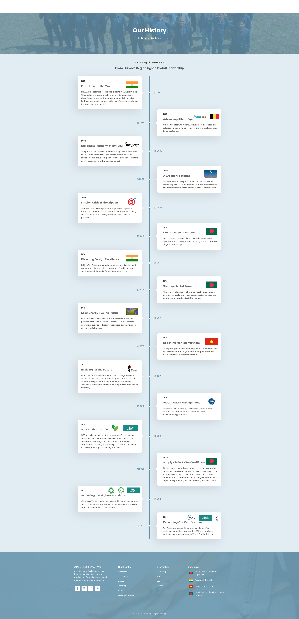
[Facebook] (77, 588)
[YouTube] (97, 588)
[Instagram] (90, 588)
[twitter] (84, 588)
